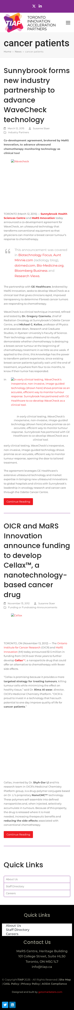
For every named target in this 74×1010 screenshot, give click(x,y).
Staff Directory (15, 886)
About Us (12, 879)
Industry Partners (18, 132)
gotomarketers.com (50, 991)
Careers (11, 893)
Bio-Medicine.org (50, 265)
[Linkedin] (12, 1005)
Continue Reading (18, 501)
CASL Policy (11, 983)
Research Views (27, 276)
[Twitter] (34, 6)
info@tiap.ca (42, 967)
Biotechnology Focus (35, 255)
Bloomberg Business (31, 271)
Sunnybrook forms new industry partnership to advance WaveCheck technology (37, 95)
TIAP (21, 979)
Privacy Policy (30, 983)
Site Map (65, 979)
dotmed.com (25, 265)
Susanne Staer (41, 128)
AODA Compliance (54, 983)
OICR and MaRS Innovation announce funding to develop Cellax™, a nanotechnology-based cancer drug (37, 560)
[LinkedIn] (40, 6)
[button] (68, 22)
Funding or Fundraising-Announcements (32, 607)
